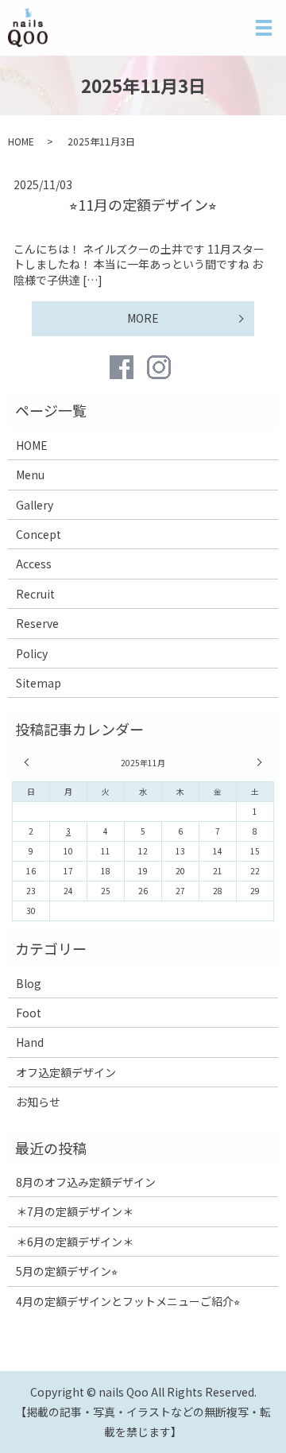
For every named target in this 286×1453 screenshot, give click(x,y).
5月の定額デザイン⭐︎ (67, 1271)
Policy (32, 653)
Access (34, 564)
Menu (30, 474)
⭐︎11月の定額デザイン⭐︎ (143, 204)
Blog (28, 983)
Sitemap (38, 683)
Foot (28, 1013)
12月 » (257, 762)
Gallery (34, 505)
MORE (143, 318)
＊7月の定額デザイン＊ (74, 1211)
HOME (21, 141)
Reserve (37, 623)
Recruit (35, 594)
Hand (30, 1042)
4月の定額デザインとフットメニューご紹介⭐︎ (128, 1301)
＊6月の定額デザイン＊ (74, 1242)
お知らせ (38, 1102)
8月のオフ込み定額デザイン (86, 1182)
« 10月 (28, 762)
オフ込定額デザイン (66, 1072)
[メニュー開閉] (264, 28)
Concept (38, 534)
